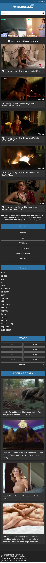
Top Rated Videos (23, 253)
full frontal (5, 292)
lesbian (4, 308)
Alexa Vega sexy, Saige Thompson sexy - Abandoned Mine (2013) (20, 208)
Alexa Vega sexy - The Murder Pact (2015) (21, 71)
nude (3, 273)
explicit (4, 317)
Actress (23, 233)
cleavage (5, 298)
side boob (5, 304)
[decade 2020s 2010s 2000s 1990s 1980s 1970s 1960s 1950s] (23, 364)
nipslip (4, 320)
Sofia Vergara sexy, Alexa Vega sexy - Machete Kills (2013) (19, 104)
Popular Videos (23, 248)
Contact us (23, 259)
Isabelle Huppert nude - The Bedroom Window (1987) (21, 497)
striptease (5, 327)
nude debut (6, 330)
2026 (12, 345)
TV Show (23, 243)
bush (3, 295)
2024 (12, 349)
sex (2, 279)
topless (4, 276)
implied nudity (7, 323)
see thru (4, 311)
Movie (23, 238)
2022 (12, 354)
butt (2, 282)
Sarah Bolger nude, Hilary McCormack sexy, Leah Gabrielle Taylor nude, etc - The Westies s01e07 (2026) (23, 455)
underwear (5, 289)
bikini (3, 301)
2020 (12, 359)
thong (3, 314)
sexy (3, 285)
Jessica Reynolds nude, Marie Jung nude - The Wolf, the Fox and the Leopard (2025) (22, 413)
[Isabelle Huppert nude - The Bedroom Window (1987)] (23, 493)
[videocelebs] (23, 9)
